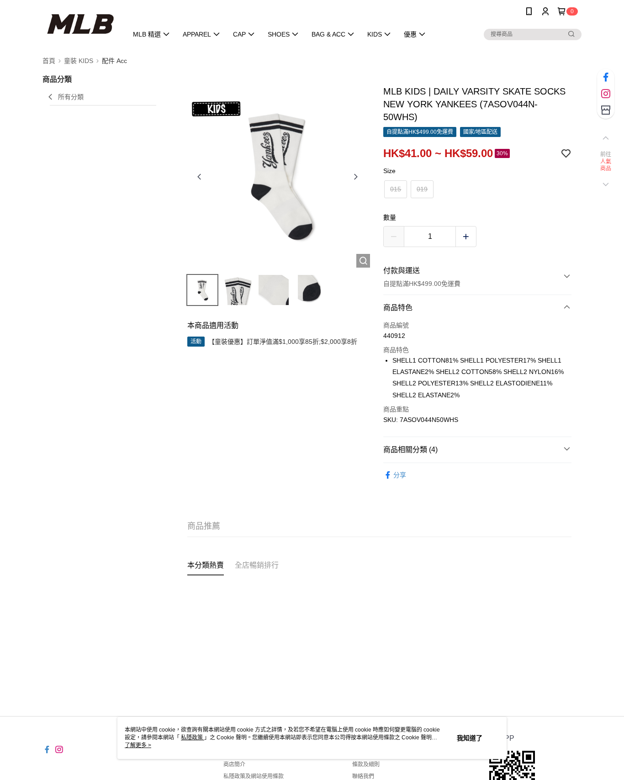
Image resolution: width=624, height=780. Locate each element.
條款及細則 (366, 764)
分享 (399, 475)
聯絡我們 (363, 776)
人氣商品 (606, 165)
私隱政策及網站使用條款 (253, 776)
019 (422, 189)
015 (395, 189)
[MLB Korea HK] (79, 24)
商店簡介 (234, 764)
